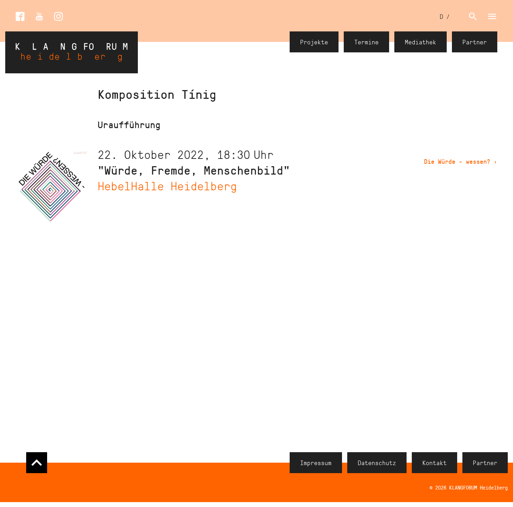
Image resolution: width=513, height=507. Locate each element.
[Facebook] (20, 16)
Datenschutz (377, 462)
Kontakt (434, 462)
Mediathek (420, 42)
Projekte (314, 42)
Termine (366, 42)
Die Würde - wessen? (460, 161)
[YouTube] (39, 16)
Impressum (316, 462)
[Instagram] (58, 16)
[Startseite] (71, 52)
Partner (474, 42)
